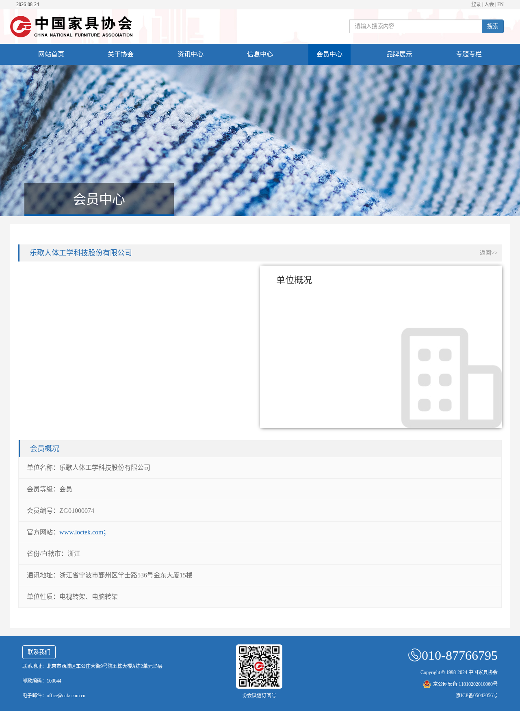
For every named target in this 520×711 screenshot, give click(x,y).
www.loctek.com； (84, 532)
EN (500, 4)
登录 (476, 4)
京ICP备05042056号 (477, 695)
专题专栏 (469, 54)
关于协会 (121, 54)
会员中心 (329, 54)
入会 (489, 4)
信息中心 (260, 54)
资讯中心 (191, 54)
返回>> (489, 253)
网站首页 (51, 54)
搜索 (492, 26)
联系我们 (39, 652)
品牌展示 (399, 54)
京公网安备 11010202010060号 (465, 684)
